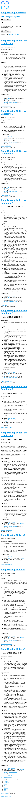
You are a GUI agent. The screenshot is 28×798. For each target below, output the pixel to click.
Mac (9, 96)
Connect (6, 789)
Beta (5, 790)
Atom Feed (16, 34)
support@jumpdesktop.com (10, 102)
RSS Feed (10, 34)
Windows (13, 96)
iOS (4, 786)
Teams (5, 784)
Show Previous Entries (6, 777)
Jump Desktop (13, 12)
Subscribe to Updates (6, 19)
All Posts (6, 781)
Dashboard (6, 782)
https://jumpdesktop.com (10, 17)
